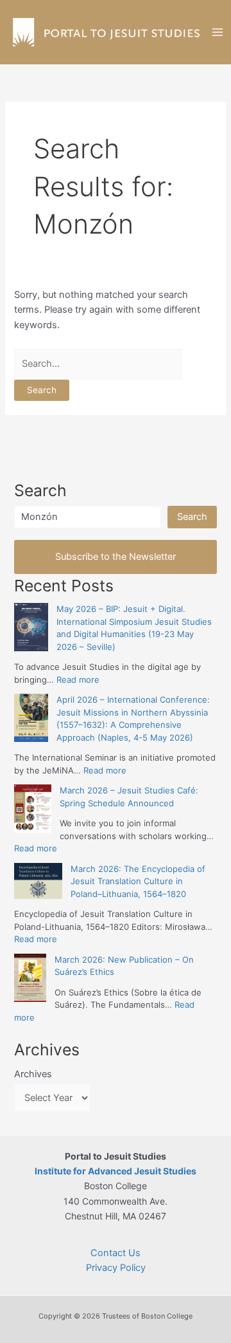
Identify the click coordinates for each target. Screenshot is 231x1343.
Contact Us (115, 1253)
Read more (77, 679)
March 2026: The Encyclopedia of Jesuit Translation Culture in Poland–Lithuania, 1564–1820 (138, 881)
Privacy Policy (116, 1268)
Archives (33, 1074)
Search (192, 517)
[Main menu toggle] (217, 32)
